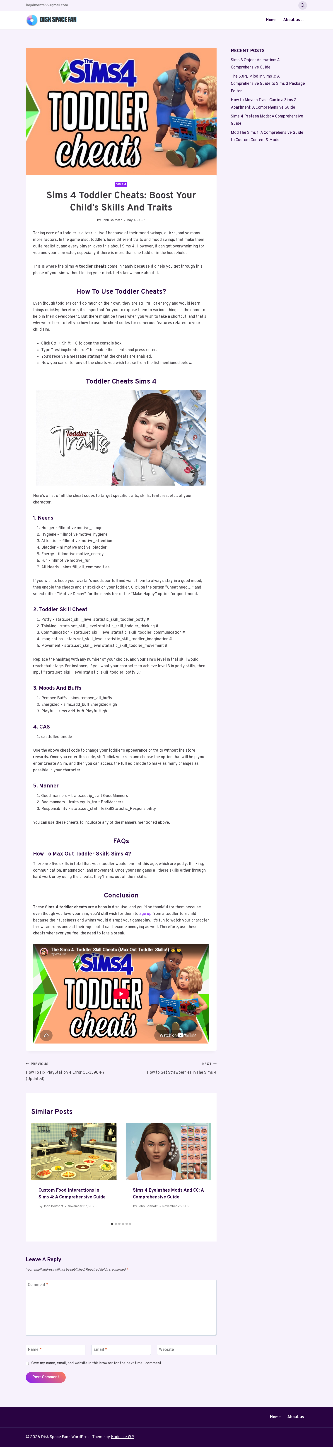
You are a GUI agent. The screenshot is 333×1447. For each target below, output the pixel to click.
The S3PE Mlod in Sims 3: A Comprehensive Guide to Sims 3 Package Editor (268, 84)
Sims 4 (121, 184)
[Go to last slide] (39, 1172)
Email (100, 1350)
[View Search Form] (302, 5)
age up (145, 914)
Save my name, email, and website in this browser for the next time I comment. (96, 1363)
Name (35, 1350)
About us (295, 1417)
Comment (38, 1285)
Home (271, 20)
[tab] (112, 1224)
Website (166, 1350)
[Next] (203, 1172)
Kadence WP (122, 1437)
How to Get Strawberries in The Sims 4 (182, 1068)
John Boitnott (112, 220)
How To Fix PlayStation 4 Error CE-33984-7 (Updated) (65, 1072)
